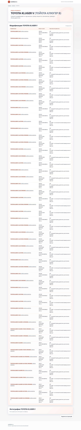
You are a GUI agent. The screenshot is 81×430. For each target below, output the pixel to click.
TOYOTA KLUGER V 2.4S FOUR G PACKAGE (23, 52)
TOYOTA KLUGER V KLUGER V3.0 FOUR (22, 391)
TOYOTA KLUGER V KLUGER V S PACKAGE (23, 335)
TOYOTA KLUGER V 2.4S (19, 31)
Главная (9, 5)
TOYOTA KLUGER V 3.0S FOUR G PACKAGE (23, 93)
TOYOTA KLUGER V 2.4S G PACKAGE (21, 100)
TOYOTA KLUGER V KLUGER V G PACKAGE (23, 322)
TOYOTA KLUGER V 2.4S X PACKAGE (21, 72)
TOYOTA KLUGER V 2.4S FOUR (20, 59)
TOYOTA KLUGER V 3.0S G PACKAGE (21, 86)
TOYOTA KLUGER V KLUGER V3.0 (21, 370)
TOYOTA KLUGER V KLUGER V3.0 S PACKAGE (23, 356)
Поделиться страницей (66, 416)
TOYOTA (13, 5)
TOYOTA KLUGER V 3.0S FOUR (20, 45)
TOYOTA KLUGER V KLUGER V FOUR (22, 377)
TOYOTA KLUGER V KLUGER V (20, 342)
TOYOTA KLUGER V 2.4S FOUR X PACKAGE (23, 79)
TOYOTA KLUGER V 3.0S (19, 38)
